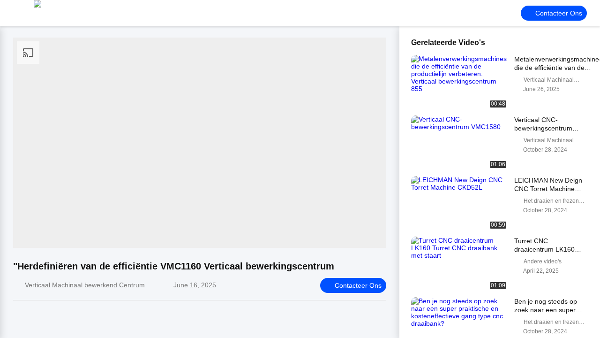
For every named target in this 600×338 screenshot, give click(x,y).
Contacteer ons (558, 13)
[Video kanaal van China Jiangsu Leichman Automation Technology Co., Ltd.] (61, 13)
